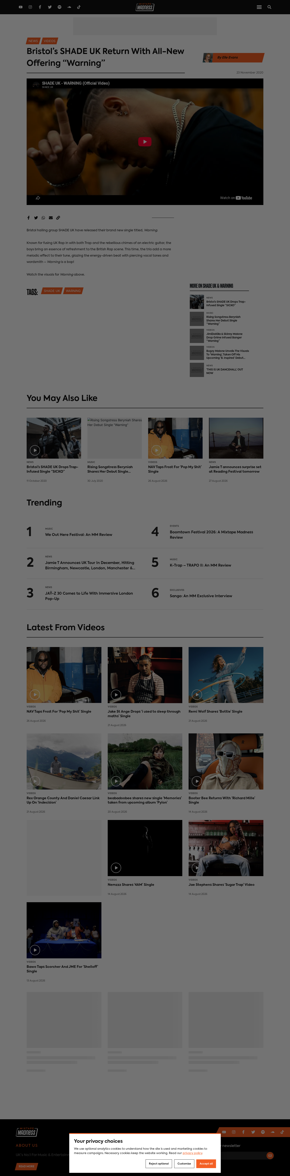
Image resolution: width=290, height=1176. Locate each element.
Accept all (206, 1164)
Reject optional (159, 1164)
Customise (184, 1164)
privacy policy (192, 1153)
